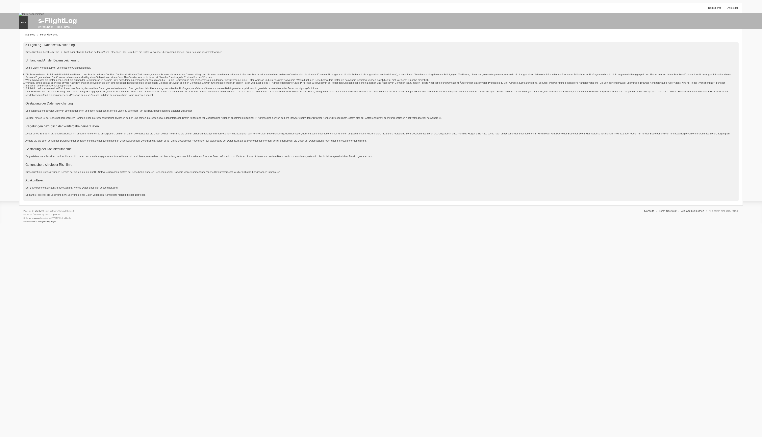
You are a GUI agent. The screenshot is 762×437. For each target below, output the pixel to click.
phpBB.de (55, 214)
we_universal (34, 218)
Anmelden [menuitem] (733, 8)
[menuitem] (29, 221)
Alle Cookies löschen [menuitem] (692, 211)
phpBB (38, 211)
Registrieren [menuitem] (715, 8)
